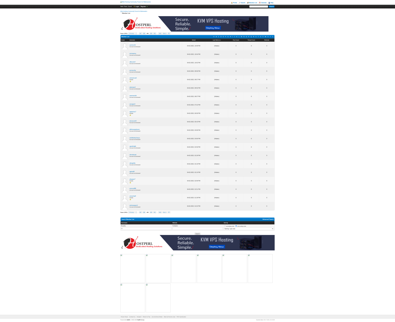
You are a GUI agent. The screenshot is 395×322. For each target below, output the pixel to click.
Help (272, 2)
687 (140, 33)
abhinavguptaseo (135, 129)
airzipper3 (132, 104)
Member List (253, 2)
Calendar (264, 2)
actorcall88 (133, 188)
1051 (160, 33)
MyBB (128, 319)
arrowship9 (133, 196)
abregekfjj (132, 163)
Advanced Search (268, 219)
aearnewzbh (133, 95)
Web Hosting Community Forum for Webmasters (133, 11)
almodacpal (133, 154)
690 (151, 33)
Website (175, 223)
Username (124, 223)
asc (219, 40)
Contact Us (132, 317)
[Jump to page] (168, 33)
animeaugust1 (134, 205)
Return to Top (146, 317)
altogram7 (132, 179)
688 (144, 33)
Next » (164, 33)
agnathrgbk (133, 146)
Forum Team (124, 317)
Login (137, 6)
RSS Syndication (181, 317)
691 (155, 33)
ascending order (230, 226)
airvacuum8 (133, 121)
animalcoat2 (133, 78)
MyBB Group (140, 319)
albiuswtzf (132, 62)
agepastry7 (133, 111)
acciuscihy (133, 70)
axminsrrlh (133, 45)
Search (243, 2)
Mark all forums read (169, 317)
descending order (241, 226)
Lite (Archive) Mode (157, 317)
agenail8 (132, 171)
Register (143, 6)
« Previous (131, 33)
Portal (235, 2)
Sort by (226, 223)
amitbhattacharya (135, 138)
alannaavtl (133, 87)
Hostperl (139, 317)
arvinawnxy (133, 53)
